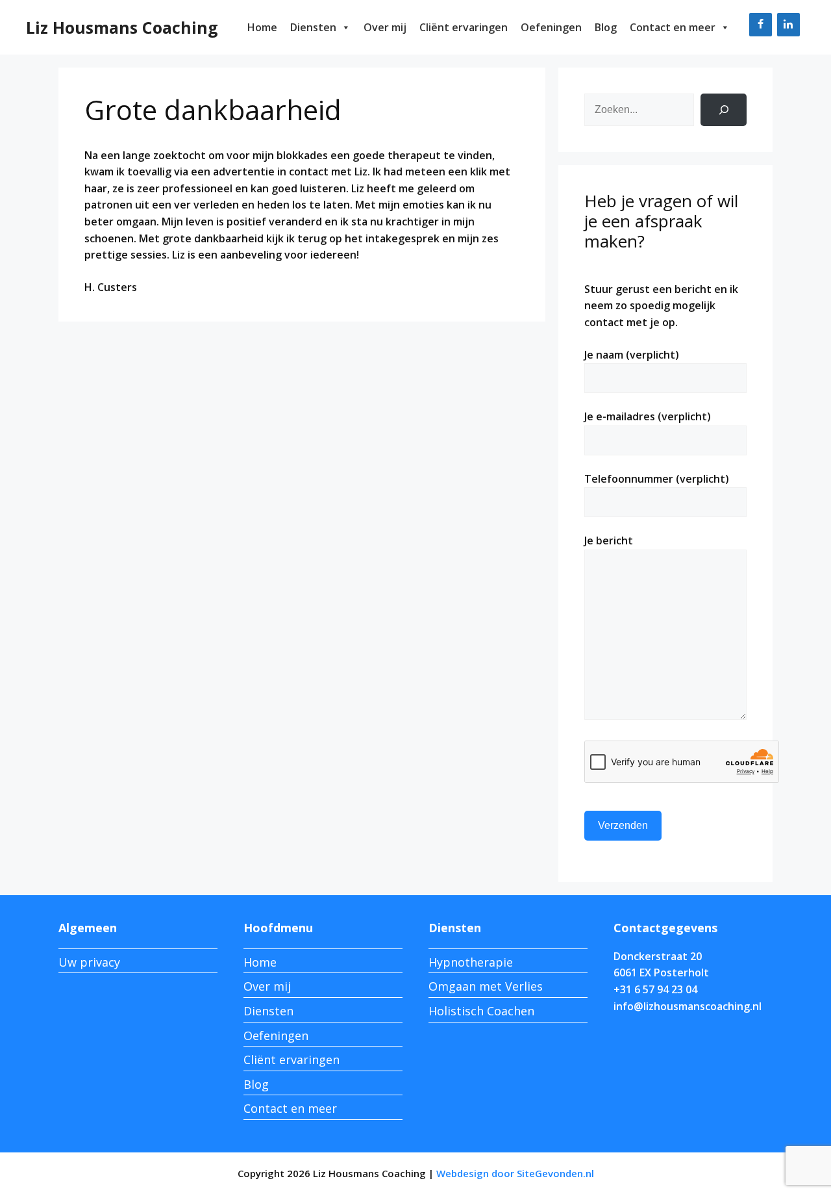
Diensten (313, 27)
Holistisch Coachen (481, 1011)
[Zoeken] (724, 109)
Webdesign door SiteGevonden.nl (515, 1173)
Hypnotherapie (470, 962)
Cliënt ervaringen (463, 27)
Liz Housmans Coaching (122, 27)
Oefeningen (551, 27)
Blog (606, 27)
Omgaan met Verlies (485, 986)
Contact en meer (672, 27)
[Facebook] (760, 24)
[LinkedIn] (788, 24)
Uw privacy (89, 962)
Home (262, 27)
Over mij (385, 27)
